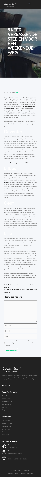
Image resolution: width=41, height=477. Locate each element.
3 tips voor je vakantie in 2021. (19, 163)
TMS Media (26, 470)
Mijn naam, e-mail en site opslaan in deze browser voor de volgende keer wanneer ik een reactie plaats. (21, 343)
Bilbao (6, 182)
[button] (29, 3)
